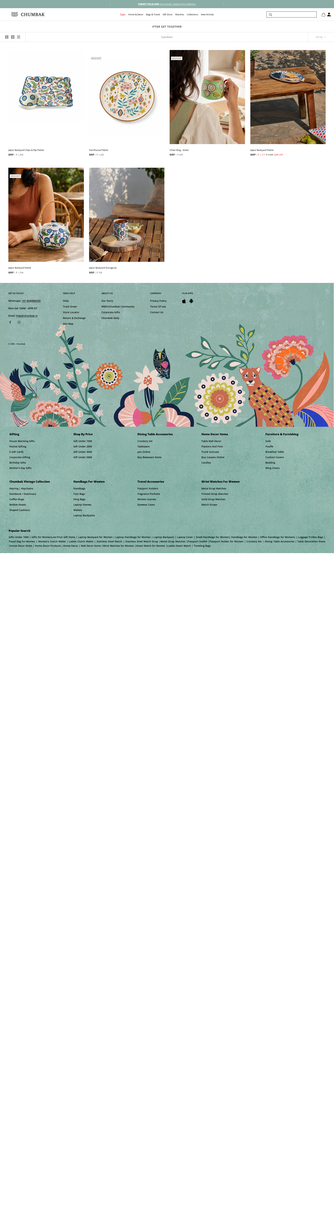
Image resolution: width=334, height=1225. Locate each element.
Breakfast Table (274, 451)
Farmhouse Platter (98, 150)
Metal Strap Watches (213, 488)
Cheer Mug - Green (179, 150)
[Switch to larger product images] (6, 37)
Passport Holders (147, 488)
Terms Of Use (158, 306)
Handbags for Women (89, 482)
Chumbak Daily (110, 318)
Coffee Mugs (16, 499)
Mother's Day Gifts (20, 468)
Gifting (14, 434)
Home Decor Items (214, 434)
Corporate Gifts (110, 312)
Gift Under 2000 (82, 446)
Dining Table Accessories (155, 434)
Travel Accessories (150, 482)
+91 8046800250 (31, 300)
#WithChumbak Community (117, 306)
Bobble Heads (17, 504)
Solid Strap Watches (213, 499)
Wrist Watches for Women (220, 482)
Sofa (268, 441)
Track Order (70, 306)
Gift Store (167, 14)
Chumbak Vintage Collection (29, 482)
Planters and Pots (212, 446)
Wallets (77, 510)
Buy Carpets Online (212, 457)
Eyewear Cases (146, 504)
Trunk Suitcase (210, 451)
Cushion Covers (274, 457)
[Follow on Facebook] (10, 322)
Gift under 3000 (82, 451)
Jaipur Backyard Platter (262, 150)
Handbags (79, 488)
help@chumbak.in (27, 315)
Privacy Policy (158, 300)
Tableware (143, 446)
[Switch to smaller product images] (12, 37)
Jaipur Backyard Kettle (19, 267)
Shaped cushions (19, 510)
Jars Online (143, 451)
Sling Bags (79, 499)
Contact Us (156, 312)
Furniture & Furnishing (282, 434)
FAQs (66, 300)
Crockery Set (145, 441)
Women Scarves (146, 499)
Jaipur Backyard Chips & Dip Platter (26, 150)
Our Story (107, 300)
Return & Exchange (74, 318)
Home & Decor (135, 14)
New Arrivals (207, 14)
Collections (192, 14)
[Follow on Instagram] (19, 322)
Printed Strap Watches (214, 493)
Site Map (68, 323)
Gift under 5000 (82, 457)
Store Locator (71, 312)
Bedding (270, 462)
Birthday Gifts (17, 462)
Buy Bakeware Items (149, 457)
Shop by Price (83, 434)
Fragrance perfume (148, 493)
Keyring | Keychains (21, 488)
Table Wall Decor (211, 441)
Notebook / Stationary (22, 493)
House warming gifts (22, 441)
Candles (206, 462)
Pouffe (269, 446)
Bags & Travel (153, 14)
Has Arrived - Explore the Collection (167, 4)
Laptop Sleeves (82, 504)
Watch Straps (209, 504)
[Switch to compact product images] (18, 37)
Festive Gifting (17, 446)
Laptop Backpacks (84, 515)
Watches (179, 14)
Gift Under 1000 (82, 441)
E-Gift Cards (16, 451)
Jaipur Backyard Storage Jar (103, 267)
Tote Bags (79, 493)
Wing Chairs (272, 468)
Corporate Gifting (19, 457)
